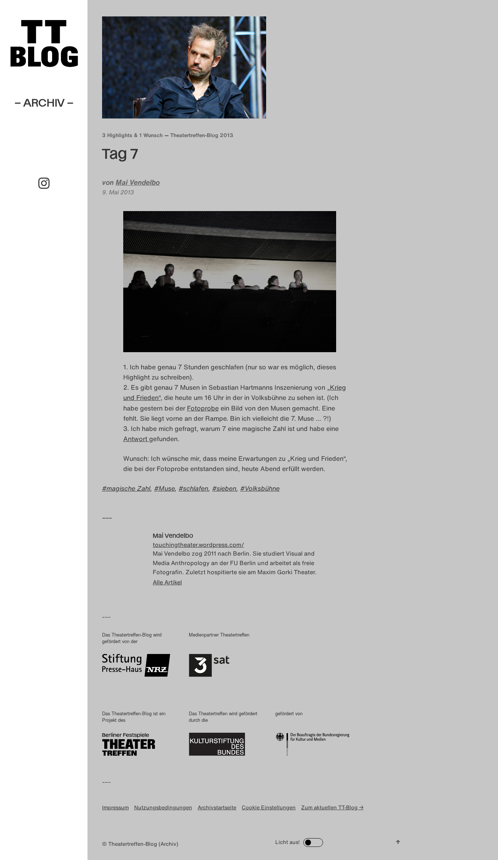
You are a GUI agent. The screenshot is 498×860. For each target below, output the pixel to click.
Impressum (115, 807)
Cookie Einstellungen (269, 807)
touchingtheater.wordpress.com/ (198, 544)
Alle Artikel (167, 582)
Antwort (136, 438)
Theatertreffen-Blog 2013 (201, 135)
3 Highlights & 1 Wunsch (132, 135)
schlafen (195, 488)
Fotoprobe (203, 408)
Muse (167, 488)
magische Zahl (128, 488)
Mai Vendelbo (138, 182)
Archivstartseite (217, 807)
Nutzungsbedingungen (163, 807)
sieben (226, 488)
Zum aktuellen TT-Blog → (332, 807)
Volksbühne (262, 488)
